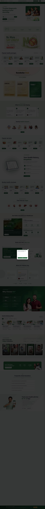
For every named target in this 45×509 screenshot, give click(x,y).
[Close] (28, 249)
